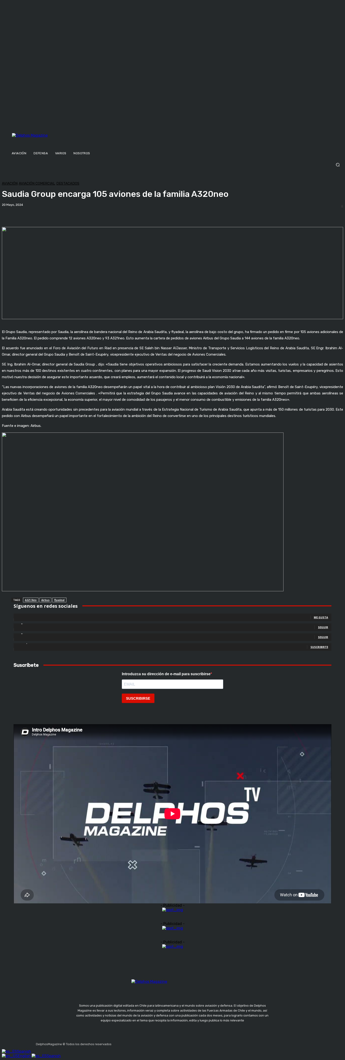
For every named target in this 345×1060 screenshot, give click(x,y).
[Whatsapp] (160, 1042)
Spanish (24, 1051)
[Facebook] (115, 1042)
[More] (164, 215)
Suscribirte (319, 647)
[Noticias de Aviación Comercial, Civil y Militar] (53, 140)
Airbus (45, 600)
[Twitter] (138, 1042)
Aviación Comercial (37, 183)
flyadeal (59, 600)
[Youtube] (149, 1042)
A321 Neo (31, 600)
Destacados (67, 183)
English (25, 1056)
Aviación (10, 183)
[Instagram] (127, 1042)
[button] (172, 164)
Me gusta (321, 617)
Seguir (323, 627)
